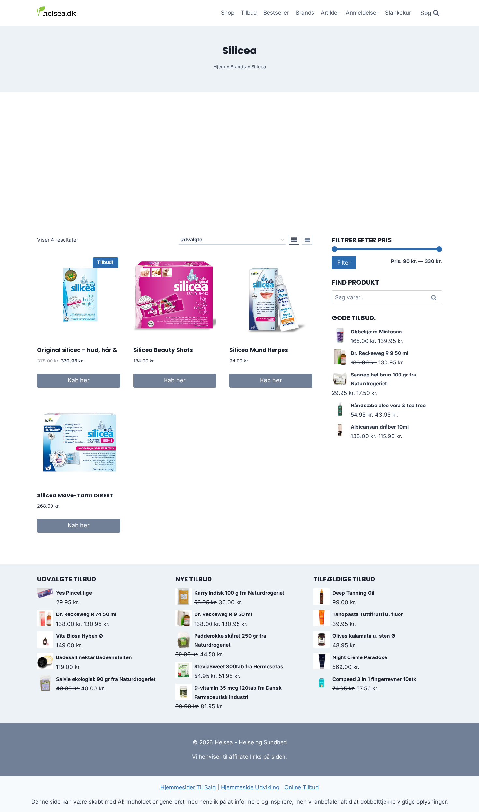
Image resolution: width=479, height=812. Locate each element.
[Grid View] (294, 240)
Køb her (79, 380)
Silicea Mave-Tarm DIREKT (75, 495)
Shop (227, 12)
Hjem (219, 66)
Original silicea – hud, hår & (77, 350)
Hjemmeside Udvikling (250, 787)
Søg (435, 297)
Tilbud (249, 12)
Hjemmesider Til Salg (188, 787)
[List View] (307, 240)
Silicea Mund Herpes (258, 350)
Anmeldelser (362, 12)
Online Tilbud (301, 787)
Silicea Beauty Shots (163, 350)
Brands (305, 12)
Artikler (330, 12)
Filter (343, 262)
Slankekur (398, 12)
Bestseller (276, 12)
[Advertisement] (239, 163)
